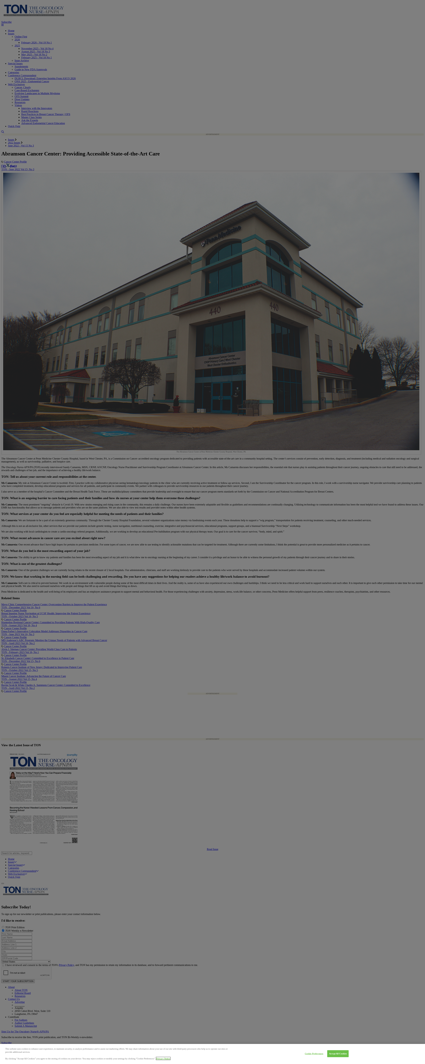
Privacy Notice (163, 1058)
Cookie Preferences (314, 1053)
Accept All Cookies (338, 1053)
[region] (212, 1054)
